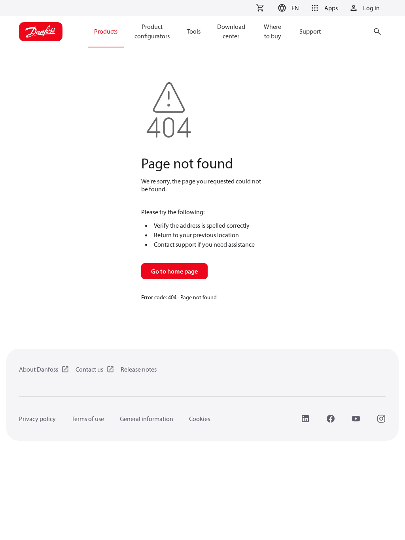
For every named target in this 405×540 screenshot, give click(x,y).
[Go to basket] (260, 8)
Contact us (89, 369)
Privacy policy (37, 419)
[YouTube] (356, 418)
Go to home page (174, 271)
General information (146, 419)
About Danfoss (38, 369)
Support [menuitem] (310, 31)
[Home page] (40, 31)
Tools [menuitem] (194, 31)
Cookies (199, 419)
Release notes (139, 369)
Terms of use (88, 419)
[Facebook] (330, 418)
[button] (287, 8)
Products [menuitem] (105, 31)
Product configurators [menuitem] (152, 31)
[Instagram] (381, 418)
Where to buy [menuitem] (272, 31)
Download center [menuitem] (231, 31)
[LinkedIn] (305, 418)
